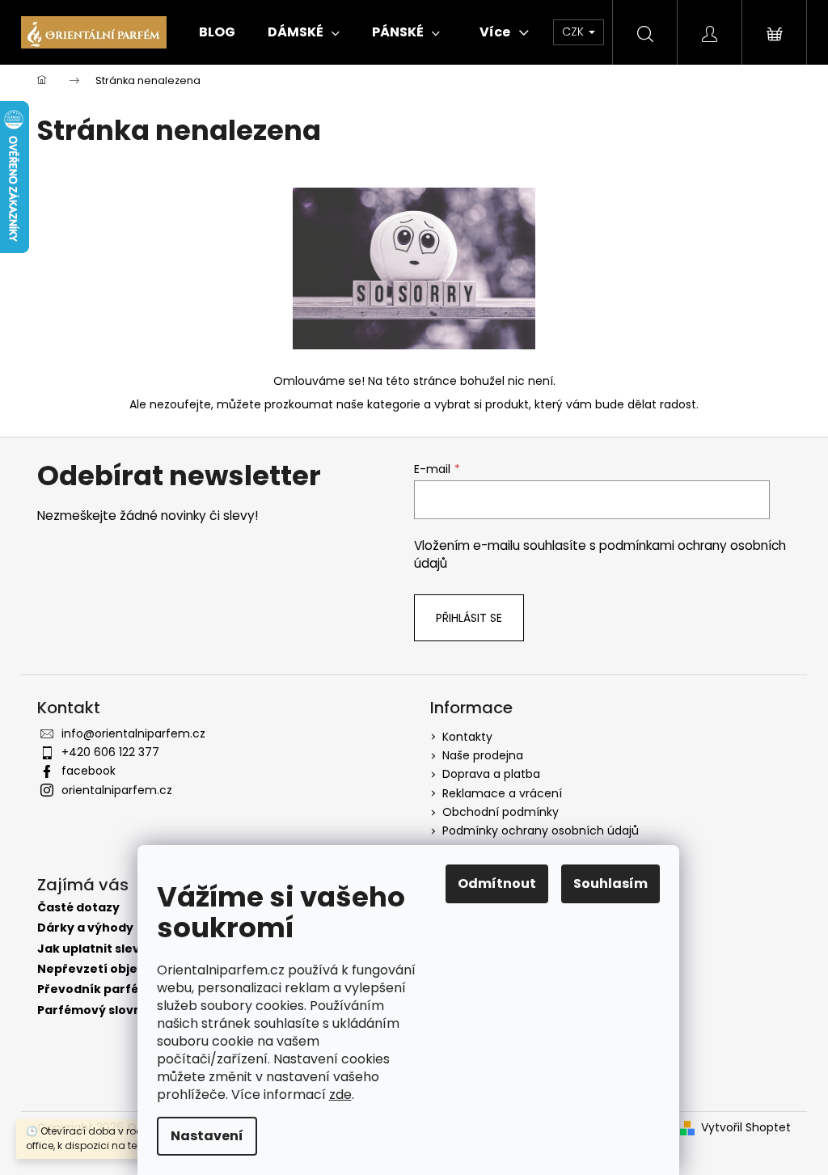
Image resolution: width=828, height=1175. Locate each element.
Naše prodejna (482, 755)
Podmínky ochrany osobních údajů (540, 830)
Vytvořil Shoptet (746, 1127)
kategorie (393, 404)
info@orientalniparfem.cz (133, 733)
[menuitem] (217, 32)
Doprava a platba (491, 774)
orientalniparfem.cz (116, 790)
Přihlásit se (469, 618)
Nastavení (207, 1135)
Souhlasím (610, 883)
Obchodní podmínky (500, 812)
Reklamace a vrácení (502, 793)
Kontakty (467, 737)
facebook (88, 771)
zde (340, 1094)
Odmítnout (497, 883)
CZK (574, 31)
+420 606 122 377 (110, 752)
